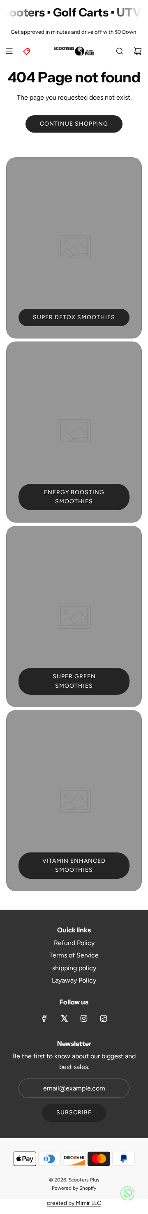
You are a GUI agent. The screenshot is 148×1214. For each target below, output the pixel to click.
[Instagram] (84, 1018)
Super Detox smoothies (74, 317)
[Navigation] (9, 51)
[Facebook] (44, 1018)
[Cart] (138, 51)
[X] (64, 1018)
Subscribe (74, 1112)
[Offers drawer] (27, 51)
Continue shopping (74, 123)
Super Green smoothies (74, 681)
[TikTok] (104, 1018)
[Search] (120, 51)
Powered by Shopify (74, 1188)
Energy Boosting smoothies (74, 497)
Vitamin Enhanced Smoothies (74, 865)
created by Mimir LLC (74, 1203)
